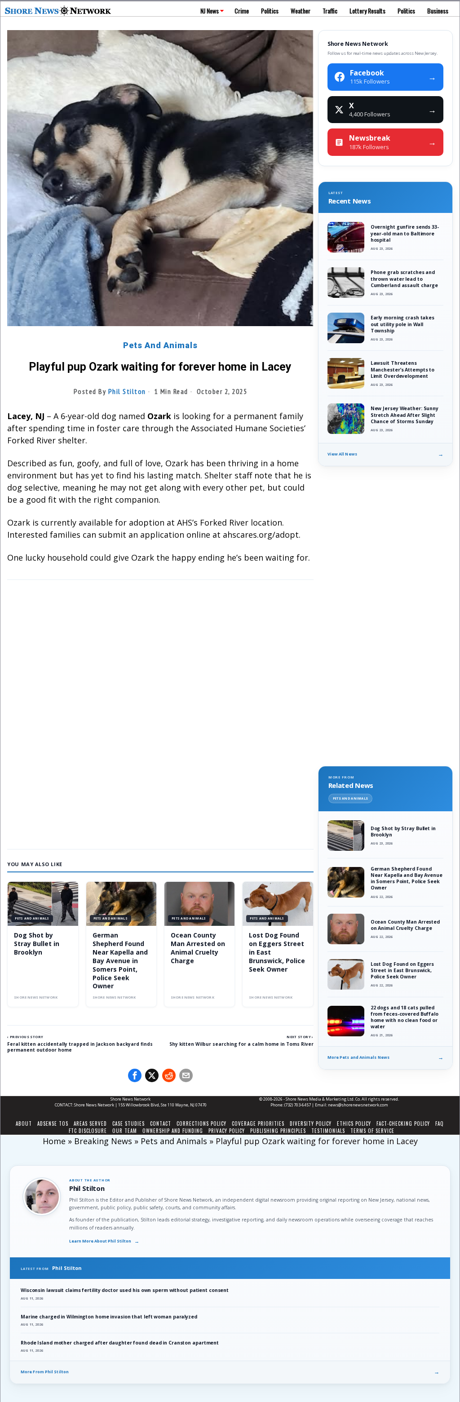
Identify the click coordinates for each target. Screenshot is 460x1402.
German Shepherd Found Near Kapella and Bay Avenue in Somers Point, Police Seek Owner (120, 960)
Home (54, 1141)
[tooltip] (135, 1075)
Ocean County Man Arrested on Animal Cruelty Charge (198, 948)
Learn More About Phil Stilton (104, 1241)
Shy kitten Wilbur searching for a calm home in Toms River (241, 1044)
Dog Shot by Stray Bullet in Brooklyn (36, 943)
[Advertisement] (160, 768)
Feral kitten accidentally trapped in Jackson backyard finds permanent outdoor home (80, 1047)
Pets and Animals (160, 345)
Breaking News (103, 1141)
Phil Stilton (127, 391)
